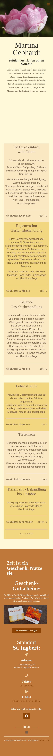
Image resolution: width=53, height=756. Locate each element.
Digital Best (44, 740)
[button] (26, 630)
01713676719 (26, 686)
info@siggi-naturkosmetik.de (27, 701)
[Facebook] (26, 716)
